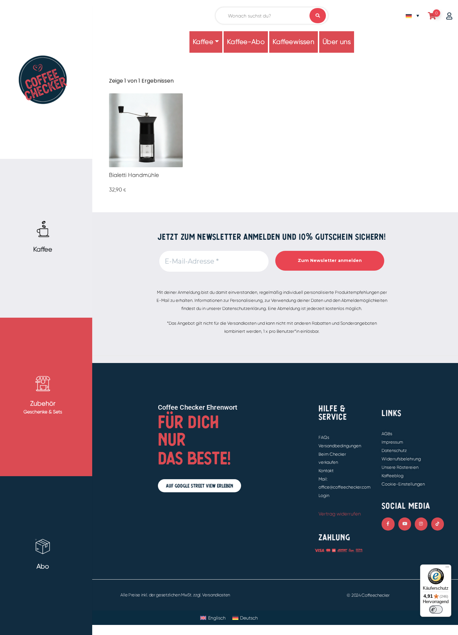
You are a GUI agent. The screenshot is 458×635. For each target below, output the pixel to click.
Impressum (392, 442)
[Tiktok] (437, 523)
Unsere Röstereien (400, 467)
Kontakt (326, 470)
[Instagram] (421, 523)
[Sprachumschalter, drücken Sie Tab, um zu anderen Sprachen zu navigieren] (412, 15)
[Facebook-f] (388, 523)
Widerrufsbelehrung (401, 458)
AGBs (387, 433)
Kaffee (203, 42)
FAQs (324, 437)
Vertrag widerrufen (340, 513)
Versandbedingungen (340, 445)
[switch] (436, 609)
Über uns (337, 42)
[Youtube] (404, 523)
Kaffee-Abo (246, 42)
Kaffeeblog (392, 475)
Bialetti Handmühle (134, 175)
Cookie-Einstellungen (403, 484)
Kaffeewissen (293, 42)
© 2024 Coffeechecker (368, 595)
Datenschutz (394, 450)
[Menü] (447, 568)
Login (324, 495)
